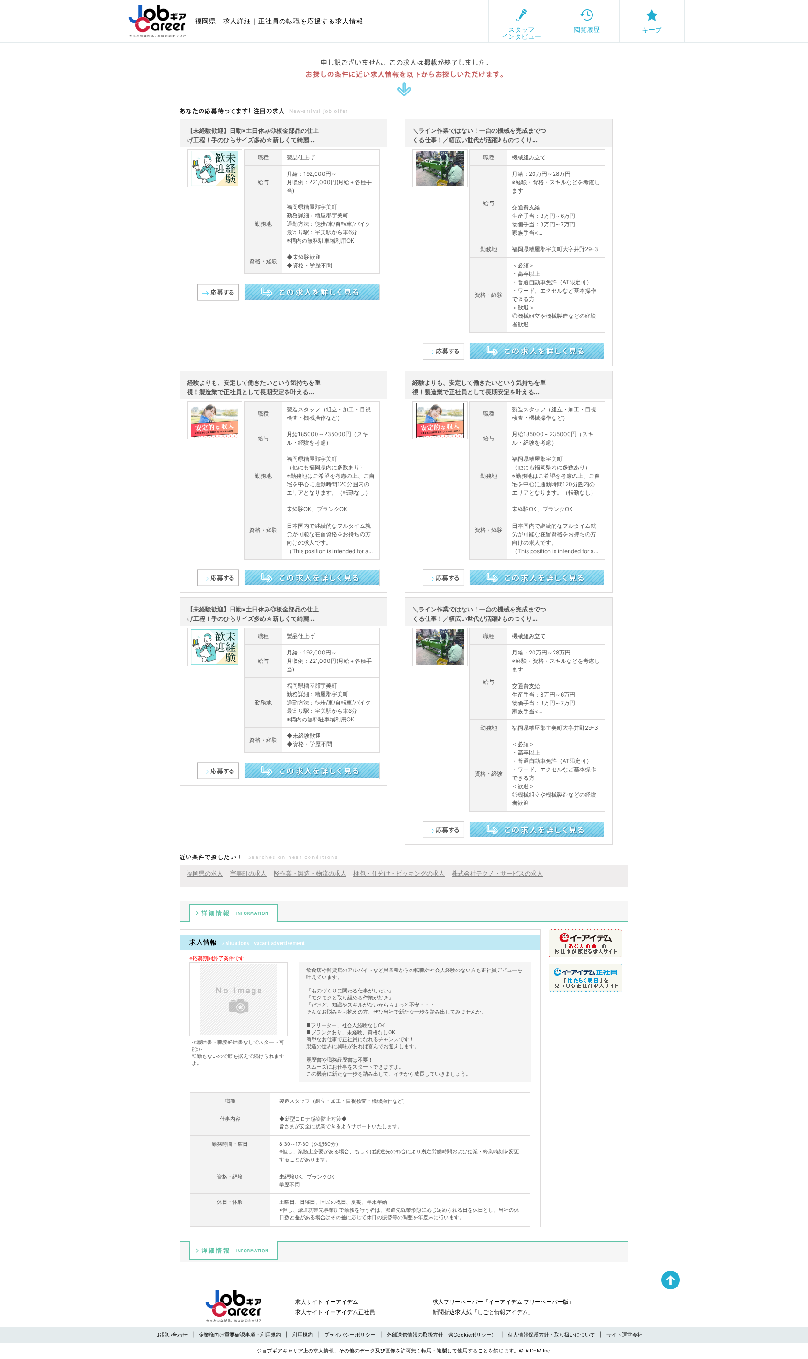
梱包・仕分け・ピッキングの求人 (399, 873)
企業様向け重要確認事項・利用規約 (240, 1334)
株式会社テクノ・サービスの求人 (497, 873)
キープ (652, 30)
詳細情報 (233, 913)
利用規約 (302, 1334)
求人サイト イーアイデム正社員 (335, 1312)
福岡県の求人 (205, 873)
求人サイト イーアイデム (326, 1301)
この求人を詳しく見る (312, 292)
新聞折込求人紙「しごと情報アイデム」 (483, 1312)
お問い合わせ (172, 1334)
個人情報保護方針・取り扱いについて (551, 1334)
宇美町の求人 (248, 873)
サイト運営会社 (624, 1334)
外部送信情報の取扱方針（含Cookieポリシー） (442, 1334)
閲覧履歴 (587, 29)
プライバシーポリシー (349, 1334)
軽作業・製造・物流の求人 (310, 873)
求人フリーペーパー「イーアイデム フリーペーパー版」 (503, 1301)
